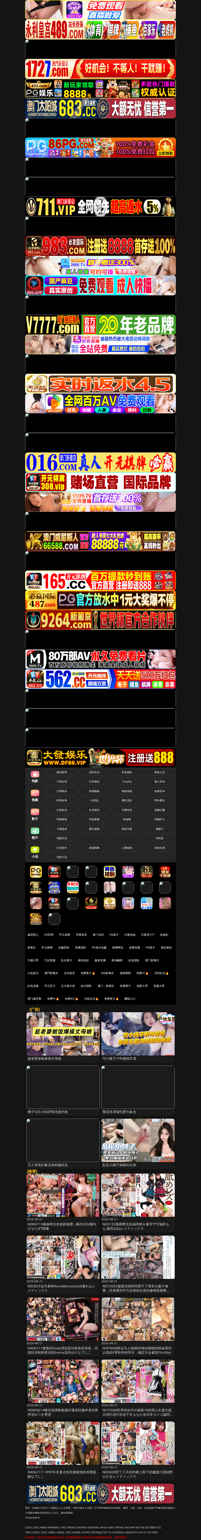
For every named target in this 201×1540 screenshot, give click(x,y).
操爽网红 (117, 947)
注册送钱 (130, 934)
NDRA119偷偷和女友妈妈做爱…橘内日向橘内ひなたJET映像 (62, 1226)
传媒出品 (62, 838)
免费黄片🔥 (111, 998)
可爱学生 (127, 810)
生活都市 (62, 847)
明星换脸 (94, 819)
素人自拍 (159, 781)
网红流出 (127, 800)
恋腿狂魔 (159, 810)
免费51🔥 (142, 973)
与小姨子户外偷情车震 (119, 1058)
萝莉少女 (159, 772)
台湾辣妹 (62, 791)
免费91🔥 (53, 998)
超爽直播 (134, 947)
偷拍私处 (83, 960)
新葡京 (31, 947)
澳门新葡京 (152, 960)
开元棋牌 (64, 934)
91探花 (94, 800)
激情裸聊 (125, 973)
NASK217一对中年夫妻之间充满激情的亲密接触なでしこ (62, 1474)
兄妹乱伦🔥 (91, 998)
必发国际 (134, 960)
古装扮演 (62, 810)
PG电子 (114, 934)
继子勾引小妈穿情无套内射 (48, 1111)
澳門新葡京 (51, 973)
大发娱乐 (33, 973)
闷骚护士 (159, 819)
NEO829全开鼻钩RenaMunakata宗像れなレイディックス (62, 1288)
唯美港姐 (127, 791)
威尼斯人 (33, 934)
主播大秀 (33, 960)
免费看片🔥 (88, 973)
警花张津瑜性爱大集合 (119, 1111)
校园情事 (94, 847)
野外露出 (159, 800)
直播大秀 (159, 986)
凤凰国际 (80, 947)
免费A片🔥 (72, 998)
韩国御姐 (94, 791)
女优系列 (94, 810)
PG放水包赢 (99, 947)
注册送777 (147, 934)
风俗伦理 (159, 847)
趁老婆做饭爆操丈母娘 (44, 1058)
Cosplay (127, 781)
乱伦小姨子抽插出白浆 (119, 1165)
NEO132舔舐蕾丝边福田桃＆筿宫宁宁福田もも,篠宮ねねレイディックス (135, 1226)
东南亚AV (159, 791)
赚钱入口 (130, 998)
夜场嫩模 (117, 960)
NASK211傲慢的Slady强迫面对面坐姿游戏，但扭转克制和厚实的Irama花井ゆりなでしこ (63, 1350)
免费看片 (125, 986)
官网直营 (81, 934)
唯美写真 (127, 829)
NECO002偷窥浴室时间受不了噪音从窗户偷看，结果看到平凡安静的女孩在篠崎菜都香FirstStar (135, 1290)
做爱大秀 (142, 986)
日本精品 (94, 781)
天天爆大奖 (68, 986)
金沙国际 (86, 986)
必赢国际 (63, 947)
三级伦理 (62, 781)
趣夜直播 (100, 960)
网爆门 (160, 829)
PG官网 (49, 934)
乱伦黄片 (66, 960)
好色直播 (33, 986)
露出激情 (94, 829)
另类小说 (62, 857)
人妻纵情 (127, 847)
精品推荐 (62, 772)
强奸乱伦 (94, 772)
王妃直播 (50, 960)
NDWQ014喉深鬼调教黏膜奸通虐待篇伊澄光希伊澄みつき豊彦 (63, 1412)
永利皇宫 (69, 973)
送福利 (164, 934)
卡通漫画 (62, 829)
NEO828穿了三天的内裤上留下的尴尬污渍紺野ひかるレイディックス (137, 1474)
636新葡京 (107, 973)
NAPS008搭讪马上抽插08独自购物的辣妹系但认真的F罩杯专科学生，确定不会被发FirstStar (137, 1350)
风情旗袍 (62, 819)
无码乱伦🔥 (161, 973)
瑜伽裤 (127, 819)
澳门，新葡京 (106, 986)
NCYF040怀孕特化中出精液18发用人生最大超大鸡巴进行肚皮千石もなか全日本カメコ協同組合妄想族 (137, 1414)
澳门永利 (98, 934)
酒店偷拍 (166, 947)
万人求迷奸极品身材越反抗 (48, 1165)
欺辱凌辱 (62, 800)
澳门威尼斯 (34, 998)
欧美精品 (127, 772)
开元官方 (50, 986)
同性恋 (160, 838)
